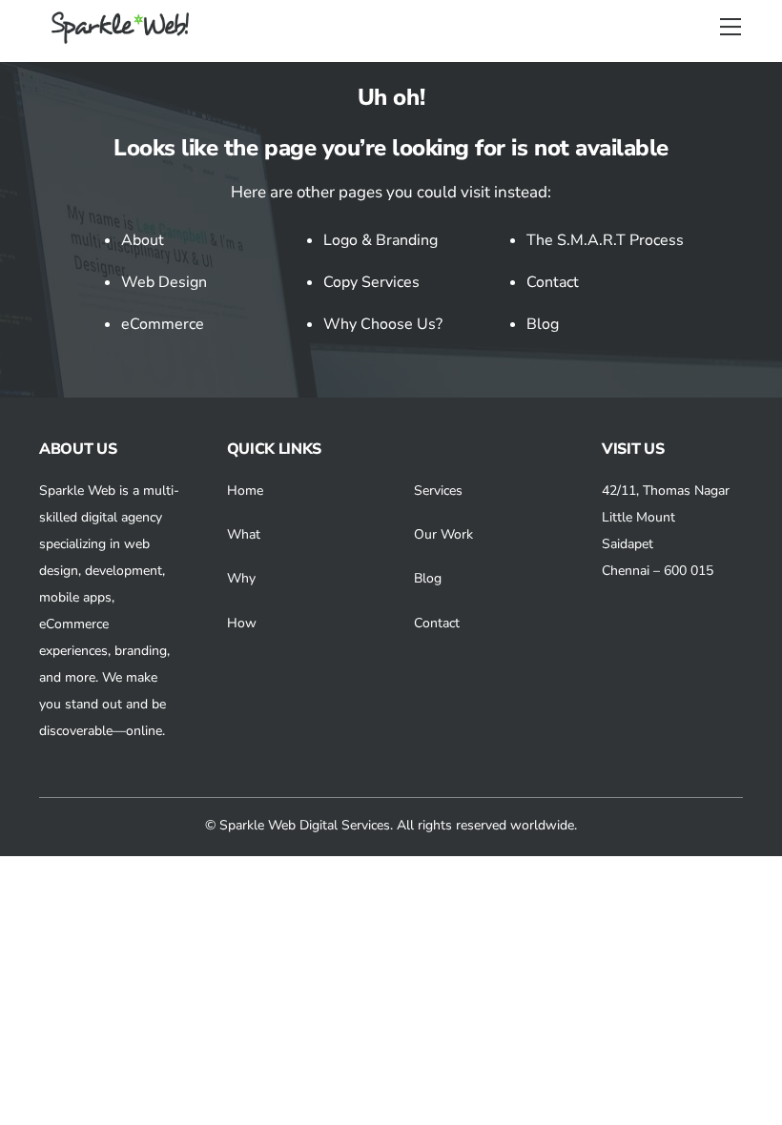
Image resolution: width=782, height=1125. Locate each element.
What (243, 534)
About (142, 240)
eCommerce (162, 324)
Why (241, 578)
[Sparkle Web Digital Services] (123, 37)
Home (245, 490)
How (242, 623)
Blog (542, 324)
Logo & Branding (380, 240)
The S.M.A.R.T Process (605, 240)
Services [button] (438, 490)
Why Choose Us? (382, 324)
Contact (552, 282)
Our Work (443, 534)
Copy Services (371, 282)
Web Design (164, 282)
